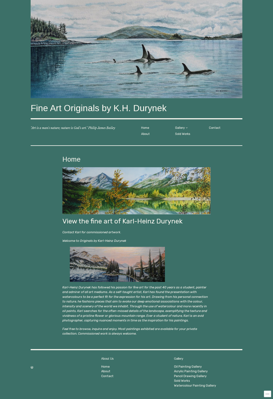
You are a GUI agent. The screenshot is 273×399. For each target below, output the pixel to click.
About (145, 134)
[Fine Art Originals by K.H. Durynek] (136, 49)
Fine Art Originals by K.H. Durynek (99, 108)
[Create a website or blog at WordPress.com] (32, 367)
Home (145, 128)
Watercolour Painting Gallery (195, 385)
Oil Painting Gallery (188, 366)
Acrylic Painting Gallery (191, 371)
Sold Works (182, 134)
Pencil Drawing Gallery (190, 376)
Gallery (180, 128)
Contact (214, 128)
